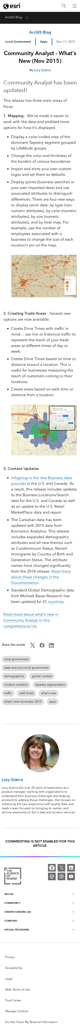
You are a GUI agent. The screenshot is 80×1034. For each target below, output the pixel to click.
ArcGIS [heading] (8, 894)
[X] (61, 868)
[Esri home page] (12, 6)
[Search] (64, 6)
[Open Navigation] (74, 6)
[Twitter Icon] (32, 647)
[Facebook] (52, 868)
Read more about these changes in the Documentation (41, 577)
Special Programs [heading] (16, 929)
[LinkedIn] (71, 868)
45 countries (53, 601)
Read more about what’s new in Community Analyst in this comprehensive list (30, 620)
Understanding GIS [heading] (17, 911)
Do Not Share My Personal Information (31, 1022)
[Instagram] (61, 876)
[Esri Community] (52, 876)
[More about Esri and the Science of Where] (12, 877)
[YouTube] (71, 876)
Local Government (18, 41)
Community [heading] (12, 902)
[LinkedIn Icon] (51, 647)
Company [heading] (10, 920)
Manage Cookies (16, 1011)
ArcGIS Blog (13, 17)
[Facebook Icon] (42, 647)
